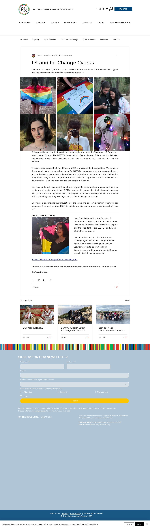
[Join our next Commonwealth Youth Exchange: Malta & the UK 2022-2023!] (113, 314)
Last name (71, 362)
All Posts (24, 39)
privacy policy (40, 411)
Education (104, 39)
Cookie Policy (75, 513)
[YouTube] (107, 9)
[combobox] (74, 384)
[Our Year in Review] (37, 314)
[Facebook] (97, 9)
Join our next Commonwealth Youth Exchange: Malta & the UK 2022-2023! (112, 329)
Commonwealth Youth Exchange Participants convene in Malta (73, 329)
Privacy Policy (93, 524)
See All (127, 300)
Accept (139, 524)
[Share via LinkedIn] (44, 280)
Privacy (65, 513)
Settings (129, 524)
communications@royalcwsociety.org (96, 424)
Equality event (50, 39)
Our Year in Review (33, 328)
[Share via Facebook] (33, 280)
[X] (100, 9)
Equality (35, 39)
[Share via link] (50, 280)
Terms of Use (55, 513)
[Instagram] (103, 9)
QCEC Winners (89, 39)
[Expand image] (38, 95)
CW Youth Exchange (69, 39)
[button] (40, 23)
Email (22, 371)
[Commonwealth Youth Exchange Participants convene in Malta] (75, 314)
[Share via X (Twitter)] (38, 280)
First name (24, 362)
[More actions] (117, 55)
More (115, 39)
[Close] (147, 524)
